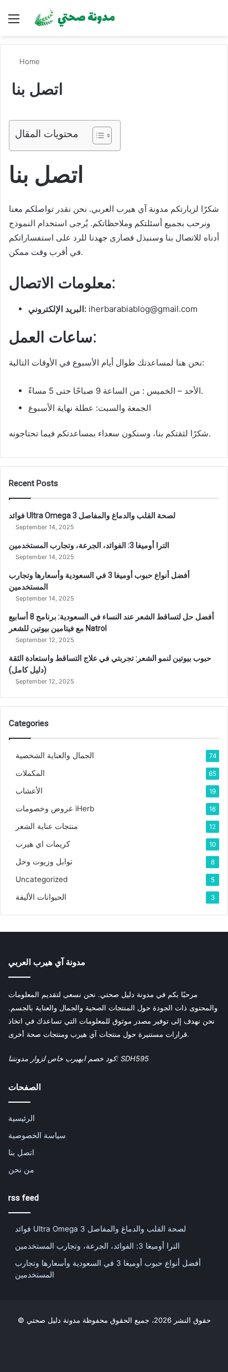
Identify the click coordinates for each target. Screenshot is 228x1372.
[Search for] (214, 22)
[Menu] (13, 22)
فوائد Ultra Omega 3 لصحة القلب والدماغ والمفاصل (92, 515)
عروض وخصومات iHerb (54, 808)
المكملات (30, 773)
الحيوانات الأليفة (40, 897)
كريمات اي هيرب (42, 843)
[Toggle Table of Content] (96, 135)
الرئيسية (21, 1118)
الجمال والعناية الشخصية (54, 755)
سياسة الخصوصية (37, 1135)
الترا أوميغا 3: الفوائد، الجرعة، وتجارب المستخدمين (89, 545)
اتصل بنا (21, 1152)
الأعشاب (29, 790)
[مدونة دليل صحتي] (72, 18)
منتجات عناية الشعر (46, 826)
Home (28, 61)
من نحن (21, 1169)
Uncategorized (41, 879)
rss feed (23, 1198)
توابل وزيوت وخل (43, 861)
